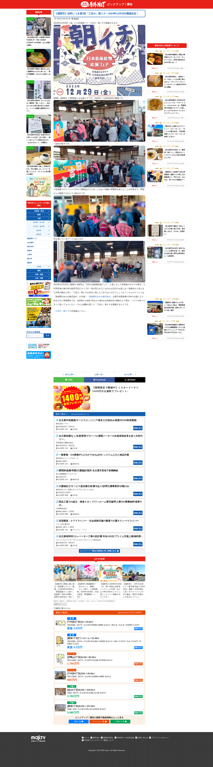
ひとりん (67, 608)
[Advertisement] (167, 26)
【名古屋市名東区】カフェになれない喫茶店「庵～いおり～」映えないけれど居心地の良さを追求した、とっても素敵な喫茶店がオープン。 (38, 106)
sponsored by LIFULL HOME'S (130, 612)
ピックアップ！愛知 (119, 4)
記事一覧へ (99, 374)
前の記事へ (70, 374)
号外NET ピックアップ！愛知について (99, 740)
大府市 (29, 254)
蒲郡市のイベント (60, 604)
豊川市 (29, 259)
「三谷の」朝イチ (61, 311)
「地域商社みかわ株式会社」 (100, 296)
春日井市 (30, 246)
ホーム (86, 738)
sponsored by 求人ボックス (80, 414)
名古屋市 (30, 242)
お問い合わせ (143, 738)
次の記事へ (129, 374)
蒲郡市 (58, 608)
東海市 (29, 251)
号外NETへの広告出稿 (125, 738)
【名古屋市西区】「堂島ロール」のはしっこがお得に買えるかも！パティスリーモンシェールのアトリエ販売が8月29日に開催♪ (175, 82)
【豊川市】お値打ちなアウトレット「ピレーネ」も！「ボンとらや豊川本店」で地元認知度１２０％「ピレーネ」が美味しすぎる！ (174, 131)
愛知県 (76, 19)
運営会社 (96, 738)
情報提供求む (108, 738)
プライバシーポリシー (160, 738)
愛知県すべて (32, 238)
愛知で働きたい (62, 414)
